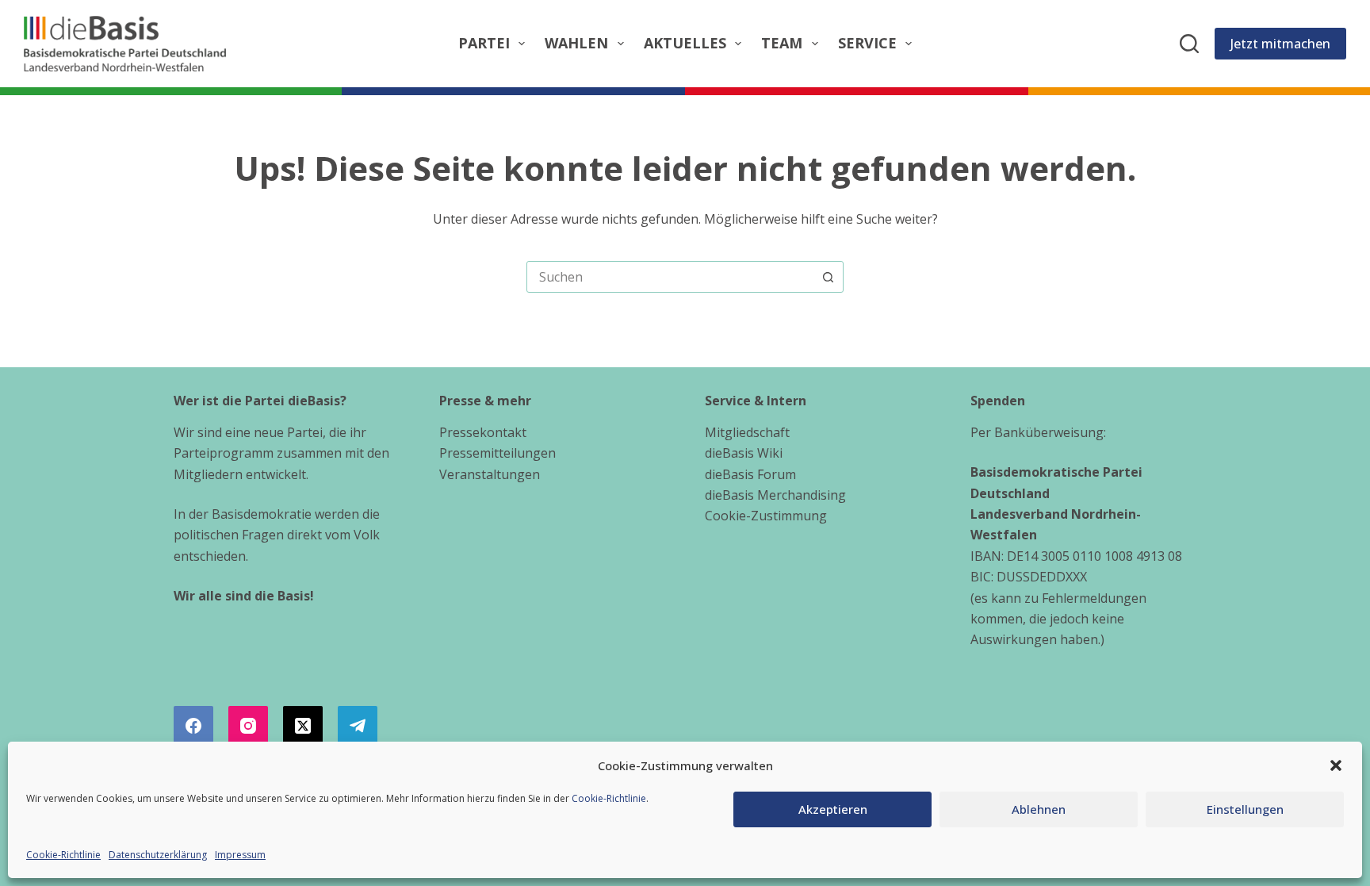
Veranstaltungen (489, 474)
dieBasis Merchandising (775, 495)
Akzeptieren (832, 809)
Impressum (240, 854)
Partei (484, 42)
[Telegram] (357, 726)
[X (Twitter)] (303, 726)
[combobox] (670, 277)
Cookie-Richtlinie (609, 798)
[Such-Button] (828, 277)
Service (867, 42)
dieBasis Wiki (744, 453)
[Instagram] (248, 726)
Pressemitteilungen (497, 453)
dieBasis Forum (750, 474)
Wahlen (576, 42)
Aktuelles (685, 42)
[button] (1336, 765)
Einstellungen (1245, 809)
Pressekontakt (482, 432)
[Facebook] (193, 726)
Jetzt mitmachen (1280, 43)
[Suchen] (1189, 43)
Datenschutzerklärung (158, 854)
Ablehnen (1039, 809)
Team (781, 42)
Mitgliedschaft (747, 432)
